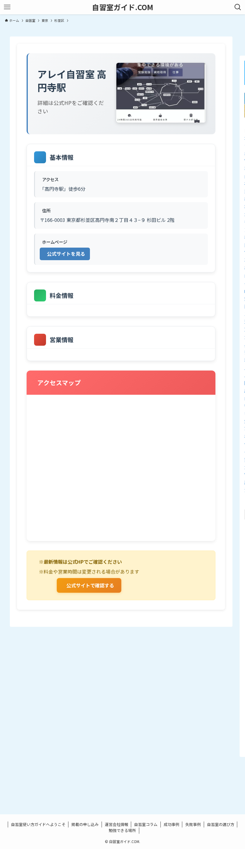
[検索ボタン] (238, 7)
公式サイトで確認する (90, 585)
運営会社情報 (116, 824)
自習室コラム (145, 824)
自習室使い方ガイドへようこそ (38, 824)
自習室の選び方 (220, 824)
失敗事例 (193, 824)
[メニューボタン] (7, 7)
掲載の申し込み (85, 824)
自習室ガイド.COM (122, 7)
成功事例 (171, 824)
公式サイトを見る (66, 253)
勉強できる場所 (122, 830)
